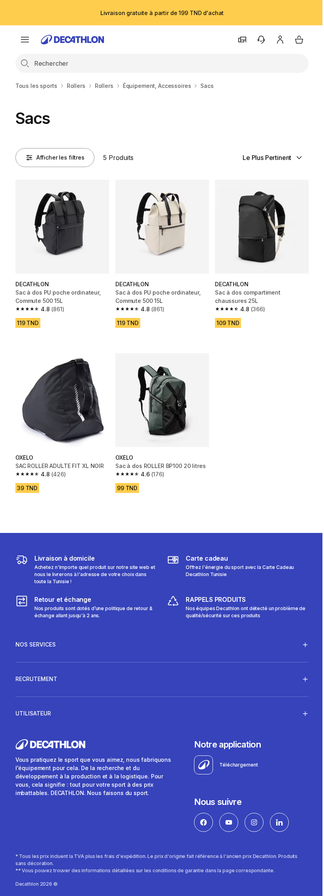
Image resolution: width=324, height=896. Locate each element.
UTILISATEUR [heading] (33, 709)
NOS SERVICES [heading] (35, 640)
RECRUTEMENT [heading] (36, 675)
